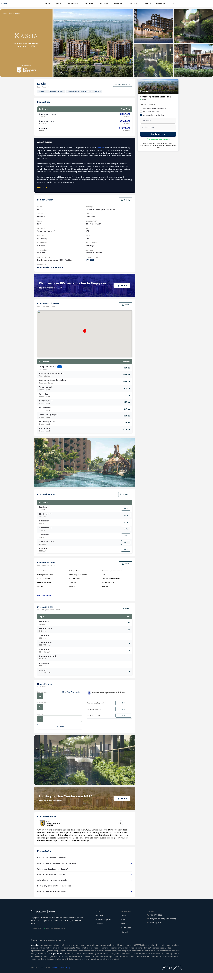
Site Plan (118, 3)
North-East (126, 928)
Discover (99, 915)
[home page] (61, 911)
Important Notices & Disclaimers (47, 940)
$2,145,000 (124, 121)
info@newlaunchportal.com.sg (163, 918)
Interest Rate (41, 703)
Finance (147, 3)
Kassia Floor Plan (46, 494)
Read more (42, 187)
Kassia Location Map (48, 303)
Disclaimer (55, 968)
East (123, 923)
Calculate (60, 727)
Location (89, 3)
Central (124, 932)
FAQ (173, 3)
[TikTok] (175, 968)
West (123, 915)
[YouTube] (164, 968)
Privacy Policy (65, 968)
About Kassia (44, 142)
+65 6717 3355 (156, 915)
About (59, 3)
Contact (99, 923)
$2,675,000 (124, 128)
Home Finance (45, 684)
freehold (100, 147)
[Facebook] (180, 968)
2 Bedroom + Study (47, 114)
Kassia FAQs (44, 851)
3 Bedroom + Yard (47, 121)
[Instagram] (169, 968)
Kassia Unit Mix (45, 607)
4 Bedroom (44, 128)
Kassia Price (44, 102)
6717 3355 (90, 260)
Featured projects (103, 919)
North (123, 919)
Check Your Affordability (71, 692)
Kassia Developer (47, 816)
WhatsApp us (155, 922)
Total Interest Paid (94, 709)
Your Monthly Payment (95, 703)
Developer (161, 3)
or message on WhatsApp (159, 139)
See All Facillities (44, 595)
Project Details (73, 3)
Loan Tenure (41, 714)
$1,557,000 (125, 114)
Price (47, 3)
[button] (84, 331)
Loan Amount (42, 692)
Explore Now (121, 285)
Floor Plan (103, 3)
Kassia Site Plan (46, 562)
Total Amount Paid (94, 715)
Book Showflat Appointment (50, 267)
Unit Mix (133, 3)
